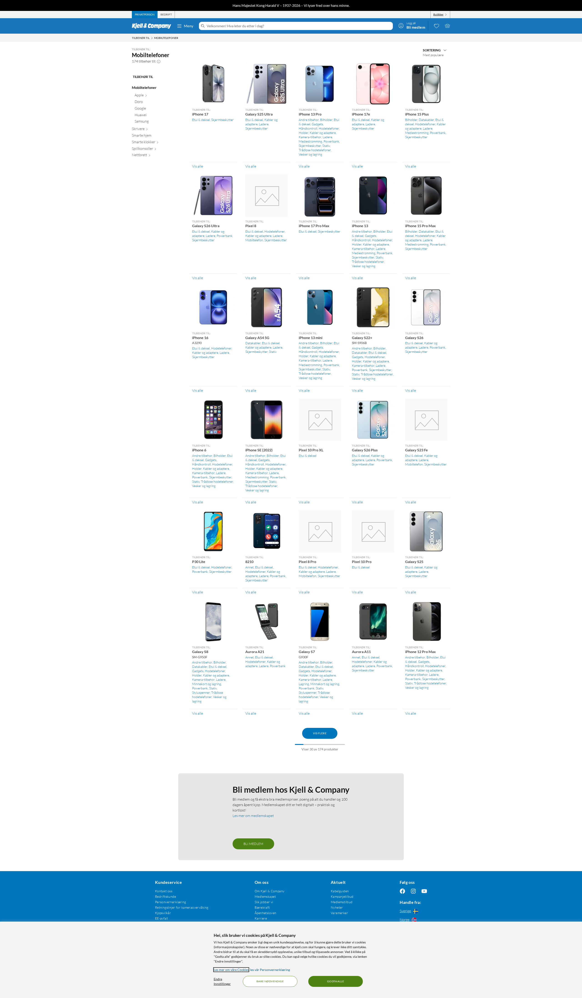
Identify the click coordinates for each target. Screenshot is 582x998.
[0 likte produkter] (436, 25)
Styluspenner (201, 692)
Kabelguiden (340, 891)
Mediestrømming (310, 141)
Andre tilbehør (309, 120)
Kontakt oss (164, 891)
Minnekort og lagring (206, 684)
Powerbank (331, 141)
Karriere (261, 918)
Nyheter (337, 907)
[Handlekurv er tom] (447, 25)
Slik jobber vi (264, 902)
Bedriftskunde (165, 896)
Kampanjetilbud (342, 896)
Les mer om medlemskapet (253, 815)
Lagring (304, 684)
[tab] (145, 14)
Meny (188, 26)
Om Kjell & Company (270, 891)
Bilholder (326, 120)
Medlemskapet (265, 896)
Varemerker (339, 913)
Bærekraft (262, 907)
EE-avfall (161, 918)
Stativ (326, 146)
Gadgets (317, 124)
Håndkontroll (308, 128)
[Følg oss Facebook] (402, 891)
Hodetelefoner (329, 128)
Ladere (263, 124)
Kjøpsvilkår (163, 913)
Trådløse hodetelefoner (315, 150)
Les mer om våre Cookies (231, 970)
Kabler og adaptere (323, 133)
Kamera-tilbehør (310, 137)
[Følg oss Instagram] (413, 891)
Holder (303, 133)
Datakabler (426, 120)
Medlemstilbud (341, 902)
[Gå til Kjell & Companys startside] (153, 26)
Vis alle (197, 166)
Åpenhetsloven (265, 913)
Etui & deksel (201, 120)
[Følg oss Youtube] (424, 891)
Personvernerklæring (170, 902)
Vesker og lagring (310, 154)
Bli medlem (253, 844)
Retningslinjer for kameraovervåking (181, 907)
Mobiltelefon (254, 240)
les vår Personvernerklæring (270, 970)
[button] (158, 61)
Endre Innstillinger (222, 981)
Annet (249, 567)
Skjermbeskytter (222, 120)
